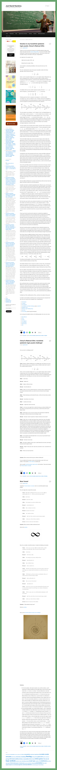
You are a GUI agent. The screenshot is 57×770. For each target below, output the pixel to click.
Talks (16, 33)
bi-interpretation (12, 754)
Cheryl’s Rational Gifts (35, 51)
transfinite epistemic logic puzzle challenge (32, 612)
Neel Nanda (24, 301)
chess (22, 754)
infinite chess (32, 759)
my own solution (31, 461)
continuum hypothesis (34, 754)
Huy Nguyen (24, 320)
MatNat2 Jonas (25, 307)
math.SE (39, 306)
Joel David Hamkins (13, 6)
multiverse (44, 761)
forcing (29, 756)
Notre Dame (49, 761)
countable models (44, 754)
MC (22, 325)
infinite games (39, 759)
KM (48, 758)
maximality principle (25, 761)
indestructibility (15, 759)
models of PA (38, 761)
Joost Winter (24, 322)
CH (20, 754)
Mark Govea (24, 323)
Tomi (23, 318)
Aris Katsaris (24, 304)
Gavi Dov (23, 310)
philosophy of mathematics (19, 763)
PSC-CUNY (45, 763)
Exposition (24, 335)
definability (8, 756)
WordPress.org (8, 301)
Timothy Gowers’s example (26, 465)
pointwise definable (31, 763)
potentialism (38, 763)
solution (25, 527)
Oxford (11, 763)
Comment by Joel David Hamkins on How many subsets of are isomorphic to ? (11, 168)
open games (8, 763)
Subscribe (8, 311)
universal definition (27, 764)
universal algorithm (18, 764)
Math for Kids (8, 35)
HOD (10, 759)
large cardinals (11, 761)
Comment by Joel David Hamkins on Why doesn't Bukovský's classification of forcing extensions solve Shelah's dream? (10, 227)
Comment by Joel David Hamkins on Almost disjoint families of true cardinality (10, 214)
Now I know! (24, 481)
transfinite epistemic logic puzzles (31, 464)
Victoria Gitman (41, 764)
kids (46, 759)
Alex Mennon (24, 316)
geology (7, 759)
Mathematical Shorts (41, 33)
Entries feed (8, 299)
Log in (7, 298)
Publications (12, 33)
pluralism (26, 763)
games (39, 756)
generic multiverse (46, 756)
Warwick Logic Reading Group (27, 308)
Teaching (30, 33)
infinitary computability (24, 759)
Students (35, 33)
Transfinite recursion (47, 746)
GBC (42, 756)
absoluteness (8, 754)
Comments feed (8, 300)
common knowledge (32, 335)
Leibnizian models (18, 761)
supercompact (9, 764)
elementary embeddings (21, 756)
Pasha (23, 319)
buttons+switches (17, 754)
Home (7, 33)
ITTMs (44, 759)
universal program (35, 764)
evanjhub (23, 303)
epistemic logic (38, 335)
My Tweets (7, 160)
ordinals (42, 335)
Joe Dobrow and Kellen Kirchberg (28, 306)
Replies (45, 335)
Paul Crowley (24, 311)
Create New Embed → (11, 55)
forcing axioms (34, 756)
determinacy (14, 756)
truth (13, 764)
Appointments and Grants (23, 33)
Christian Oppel (8, 140)
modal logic (32, 761)
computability (27, 754)
